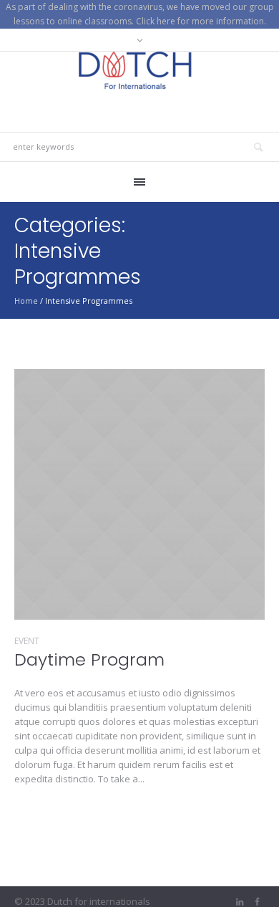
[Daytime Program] (139, 494)
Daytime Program (89, 659)
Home (26, 300)
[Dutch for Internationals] (139, 71)
